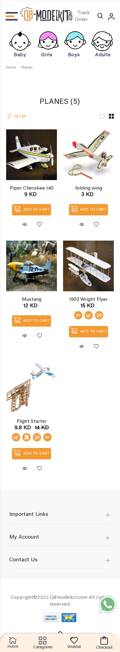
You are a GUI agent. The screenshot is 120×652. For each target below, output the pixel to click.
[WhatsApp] (107, 604)
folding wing (88, 188)
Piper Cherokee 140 (32, 188)
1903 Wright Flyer (88, 299)
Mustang (32, 299)
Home (11, 67)
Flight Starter (32, 421)
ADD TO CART (36, 209)
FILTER (20, 117)
